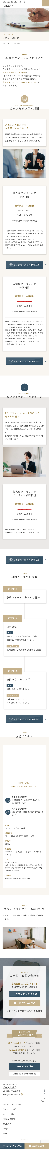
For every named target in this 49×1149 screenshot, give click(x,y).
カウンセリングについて (12, 1104)
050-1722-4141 (25, 983)
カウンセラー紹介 (9, 1109)
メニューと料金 (9, 1114)
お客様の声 (7, 1123)
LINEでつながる (38, 1146)
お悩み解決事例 (9, 1119)
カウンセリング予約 (14, 1146)
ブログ (5, 1128)
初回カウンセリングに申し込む (26, 264)
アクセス (6, 1133)
